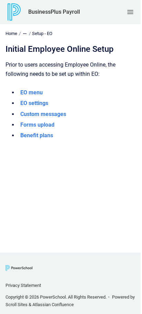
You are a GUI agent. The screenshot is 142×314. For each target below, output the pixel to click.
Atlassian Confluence (53, 304)
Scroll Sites (17, 304)
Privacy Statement (23, 285)
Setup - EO (42, 33)
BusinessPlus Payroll (54, 12)
